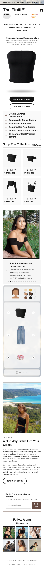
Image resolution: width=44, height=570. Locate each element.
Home (6, 15)
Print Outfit (23, 372)
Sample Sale (35, 15)
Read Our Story (22, 106)
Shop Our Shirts (21, 99)
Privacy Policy (14, 564)
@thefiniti (24, 523)
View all (36, 145)
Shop (16, 14)
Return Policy (29, 564)
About (24, 14)
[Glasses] (35, 290)
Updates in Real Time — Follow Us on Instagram (22, 2)
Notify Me (36, 505)
